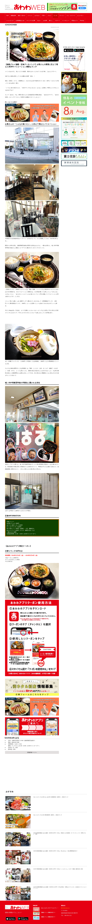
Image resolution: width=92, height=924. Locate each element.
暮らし (51, 20)
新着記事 (13, 15)
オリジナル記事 (31, 20)
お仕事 (45, 20)
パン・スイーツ (71, 15)
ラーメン (61, 15)
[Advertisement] (32, 771)
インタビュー (65, 20)
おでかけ (37, 15)
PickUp (82, 20)
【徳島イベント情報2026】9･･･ (48, 912)
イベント (30, 15)
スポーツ (57, 20)
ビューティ (80, 15)
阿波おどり (75, 20)
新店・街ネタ (21, 15)
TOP (7, 15)
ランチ (55, 15)
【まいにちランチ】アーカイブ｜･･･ (50, 908)
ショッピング (10, 20)
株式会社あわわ (65, 908)
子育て (43, 15)
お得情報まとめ (20, 20)
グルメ (49, 15)
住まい (39, 20)
